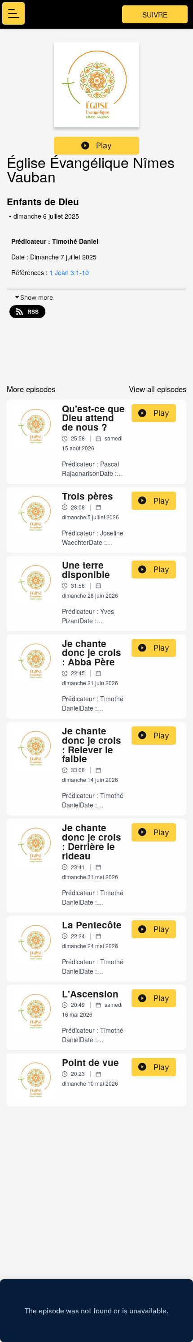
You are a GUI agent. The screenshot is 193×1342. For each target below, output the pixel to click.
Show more (36, 297)
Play (104, 145)
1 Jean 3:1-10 (69, 272)
